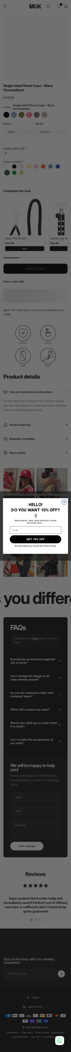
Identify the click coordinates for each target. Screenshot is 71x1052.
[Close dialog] (64, 501)
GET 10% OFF (35, 539)
